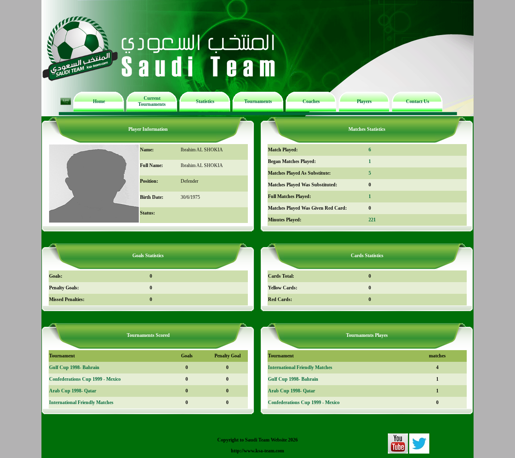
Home (99, 101)
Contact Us (417, 101)
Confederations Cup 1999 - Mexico (85, 379)
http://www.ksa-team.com (257, 451)
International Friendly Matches (81, 402)
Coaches (311, 101)
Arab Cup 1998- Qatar (72, 391)
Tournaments (258, 101)
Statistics (205, 101)
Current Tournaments (152, 101)
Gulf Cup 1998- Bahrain (74, 367)
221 (372, 220)
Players (364, 101)
